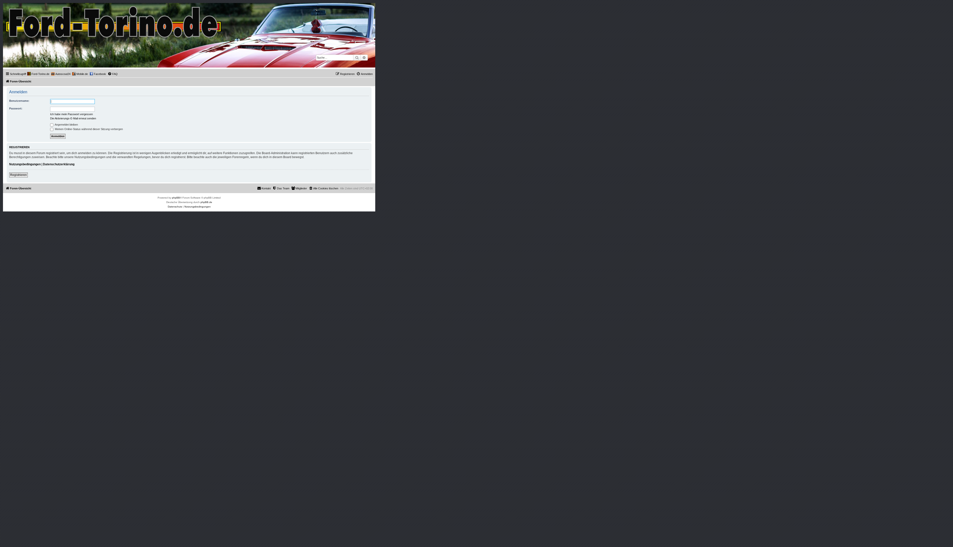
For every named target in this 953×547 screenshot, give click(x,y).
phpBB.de (206, 202)
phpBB (176, 197)
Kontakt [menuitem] (266, 188)
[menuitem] (38, 74)
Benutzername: (19, 100)
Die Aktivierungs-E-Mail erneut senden (73, 118)
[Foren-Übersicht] (114, 20)
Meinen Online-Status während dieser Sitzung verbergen (88, 129)
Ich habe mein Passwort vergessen (71, 114)
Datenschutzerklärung (58, 164)
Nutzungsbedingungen (25, 164)
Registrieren (18, 175)
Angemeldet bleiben (66, 124)
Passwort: (15, 108)
